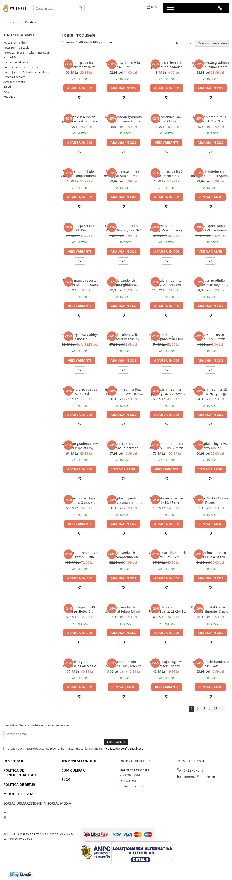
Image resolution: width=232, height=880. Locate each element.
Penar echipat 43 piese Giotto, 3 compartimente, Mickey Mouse (80, 173)
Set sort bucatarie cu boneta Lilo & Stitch (210, 555)
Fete (6, 91)
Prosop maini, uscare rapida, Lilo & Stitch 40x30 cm (210, 337)
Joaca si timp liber (15, 43)
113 (214, 708)
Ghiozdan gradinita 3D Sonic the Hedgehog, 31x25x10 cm (210, 391)
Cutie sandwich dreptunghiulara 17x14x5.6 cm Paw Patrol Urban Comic (123, 282)
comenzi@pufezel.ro (198, 776)
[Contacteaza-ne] (220, 7)
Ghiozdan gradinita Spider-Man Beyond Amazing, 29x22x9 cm (210, 282)
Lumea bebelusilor (15, 62)
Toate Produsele (28, 22)
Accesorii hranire (14, 82)
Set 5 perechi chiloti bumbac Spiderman (123, 445)
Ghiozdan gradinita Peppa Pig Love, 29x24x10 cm (166, 391)
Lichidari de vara (14, 77)
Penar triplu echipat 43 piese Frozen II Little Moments (79, 555)
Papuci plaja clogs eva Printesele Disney (167, 663)
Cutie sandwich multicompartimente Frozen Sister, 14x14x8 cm (123, 555)
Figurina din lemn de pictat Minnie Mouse (167, 64)
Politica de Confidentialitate (124, 748)
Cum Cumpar (73, 770)
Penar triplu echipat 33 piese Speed (79, 391)
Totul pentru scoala (16, 48)
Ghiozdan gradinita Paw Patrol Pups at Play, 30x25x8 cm (80, 445)
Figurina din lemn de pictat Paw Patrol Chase (80, 119)
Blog (66, 779)
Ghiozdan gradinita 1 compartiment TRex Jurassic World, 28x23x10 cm (80, 64)
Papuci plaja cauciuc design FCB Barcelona (79, 228)
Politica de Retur (19, 784)
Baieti (7, 86)
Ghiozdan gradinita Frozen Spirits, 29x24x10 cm (166, 609)
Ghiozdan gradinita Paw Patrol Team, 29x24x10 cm (123, 391)
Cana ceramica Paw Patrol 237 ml (166, 119)
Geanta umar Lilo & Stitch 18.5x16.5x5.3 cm (166, 555)
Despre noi (13, 760)
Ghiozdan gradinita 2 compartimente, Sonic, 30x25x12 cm (167, 173)
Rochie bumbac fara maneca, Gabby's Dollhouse (80, 500)
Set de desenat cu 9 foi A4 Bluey (123, 64)
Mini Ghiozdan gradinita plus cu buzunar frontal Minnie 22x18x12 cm (210, 64)
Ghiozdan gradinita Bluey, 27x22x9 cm (166, 282)
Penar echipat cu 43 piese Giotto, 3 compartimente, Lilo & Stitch (80, 609)
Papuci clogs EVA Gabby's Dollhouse (80, 337)
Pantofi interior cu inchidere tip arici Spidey (210, 173)
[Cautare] (80, 8)
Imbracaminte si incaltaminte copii (26, 52)
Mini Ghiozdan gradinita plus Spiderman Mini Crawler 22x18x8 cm (166, 337)
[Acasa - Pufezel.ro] (15, 8)
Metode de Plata (18, 793)
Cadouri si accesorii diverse (21, 67)
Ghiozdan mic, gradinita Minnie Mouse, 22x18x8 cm (123, 228)
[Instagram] (4, 817)
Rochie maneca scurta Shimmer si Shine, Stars (80, 282)
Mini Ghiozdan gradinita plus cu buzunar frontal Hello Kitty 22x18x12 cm (123, 119)
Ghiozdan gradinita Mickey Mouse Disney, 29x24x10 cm (167, 228)
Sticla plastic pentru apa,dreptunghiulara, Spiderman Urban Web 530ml (123, 500)
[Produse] (171, 9)
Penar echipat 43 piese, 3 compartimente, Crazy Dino (210, 609)
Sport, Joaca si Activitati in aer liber (26, 72)
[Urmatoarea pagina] (222, 709)
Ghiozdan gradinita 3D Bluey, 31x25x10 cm (210, 119)
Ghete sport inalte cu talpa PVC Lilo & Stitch (166, 445)
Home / (9, 22)
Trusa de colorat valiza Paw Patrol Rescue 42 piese (123, 337)
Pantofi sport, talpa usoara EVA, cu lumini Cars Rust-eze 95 (210, 228)
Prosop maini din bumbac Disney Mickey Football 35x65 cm (123, 663)
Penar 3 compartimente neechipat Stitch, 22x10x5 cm (123, 173)
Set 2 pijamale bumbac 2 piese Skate (210, 663)
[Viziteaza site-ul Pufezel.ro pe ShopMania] (20, 874)
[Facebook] (4, 812)
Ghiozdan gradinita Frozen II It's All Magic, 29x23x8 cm (80, 663)
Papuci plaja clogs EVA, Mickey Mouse (210, 445)
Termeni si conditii (78, 760)
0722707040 (193, 770)
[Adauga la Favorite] (80, 97)
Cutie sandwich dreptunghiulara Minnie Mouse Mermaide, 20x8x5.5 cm (123, 609)
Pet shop (9, 96)
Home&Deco (12, 57)
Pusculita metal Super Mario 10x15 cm (167, 500)
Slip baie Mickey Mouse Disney (210, 500)
